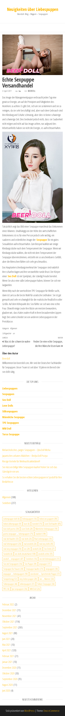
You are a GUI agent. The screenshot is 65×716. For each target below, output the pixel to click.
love (27, 523)
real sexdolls (30, 543)
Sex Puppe (31, 563)
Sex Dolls (49, 548)
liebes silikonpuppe (12, 523)
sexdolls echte (45, 553)
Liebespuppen (9, 388)
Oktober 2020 (8, 673)
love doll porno (11, 528)
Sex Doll (6, 400)
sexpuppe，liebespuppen (15, 573)
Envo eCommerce (51, 711)
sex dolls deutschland (25, 553)
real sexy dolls (46, 543)
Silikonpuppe (10, 583)
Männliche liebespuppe (46, 528)
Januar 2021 (7, 662)
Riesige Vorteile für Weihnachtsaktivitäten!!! (21, 461)
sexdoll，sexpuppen (13, 558)
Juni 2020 (6, 690)
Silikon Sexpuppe (46, 583)
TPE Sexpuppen (10, 423)
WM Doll (35, 588)
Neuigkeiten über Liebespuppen (32, 9)
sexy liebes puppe (28, 578)
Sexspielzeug (10, 578)
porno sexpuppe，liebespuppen (18, 533)
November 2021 (9, 616)
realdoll (41, 533)
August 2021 (7, 633)
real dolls (26, 538)
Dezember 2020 (9, 667)
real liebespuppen (12, 543)
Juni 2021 (6, 639)
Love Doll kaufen (53, 523)
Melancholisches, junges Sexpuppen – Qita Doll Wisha (26, 450)
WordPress (29, 711)
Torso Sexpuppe (11, 434)
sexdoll (36, 548)
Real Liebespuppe (43, 538)
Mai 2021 (6, 644)
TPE (6, 588)
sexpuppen (52, 568)
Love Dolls (7, 405)
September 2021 (9, 627)
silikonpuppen (27, 583)
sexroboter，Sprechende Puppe (45, 573)
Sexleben (6, 503)
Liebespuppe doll (11, 518)
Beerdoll (31, 90)
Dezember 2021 (9, 610)
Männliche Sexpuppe (13, 417)
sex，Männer (47, 578)
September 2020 (9, 679)
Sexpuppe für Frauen (13, 568)
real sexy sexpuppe (12, 548)
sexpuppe (44, 563)
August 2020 (7, 685)
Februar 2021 (8, 656)
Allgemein (13, 328)
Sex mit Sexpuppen (12, 563)
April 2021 (6, 650)
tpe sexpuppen (19, 588)
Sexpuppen (8, 394)
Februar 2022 (8, 604)
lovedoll (37, 523)
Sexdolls (7, 553)
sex (14, 333)
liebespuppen (29, 518)
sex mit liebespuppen (49, 558)
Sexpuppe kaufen (34, 568)
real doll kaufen (11, 538)
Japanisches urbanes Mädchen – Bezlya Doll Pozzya (24, 455)
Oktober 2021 (8, 621)
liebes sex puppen (48, 518)
